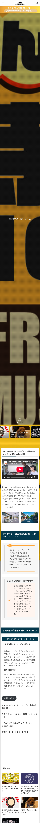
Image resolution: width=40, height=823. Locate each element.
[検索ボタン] (37, 3)
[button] (17, 422)
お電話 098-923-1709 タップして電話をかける (21, 11)
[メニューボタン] (3, 3)
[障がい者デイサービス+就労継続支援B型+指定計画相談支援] (20, 3)
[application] (20, 469)
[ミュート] (32, 477)
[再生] (5, 477)
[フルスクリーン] (35, 477)
